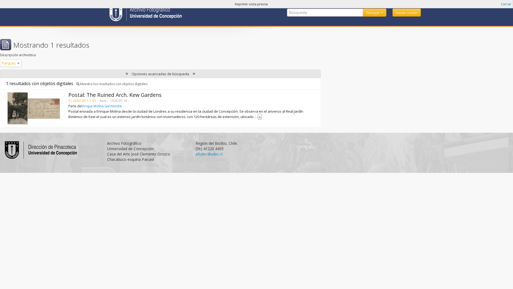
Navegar (373, 12)
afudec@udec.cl (209, 154)
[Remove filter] (18, 63)
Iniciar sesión (406, 12)
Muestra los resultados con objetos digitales (113, 84)
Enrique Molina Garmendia (101, 106)
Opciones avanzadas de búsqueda (160, 73)
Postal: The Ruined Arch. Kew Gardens (115, 94)
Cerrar (506, 4)
